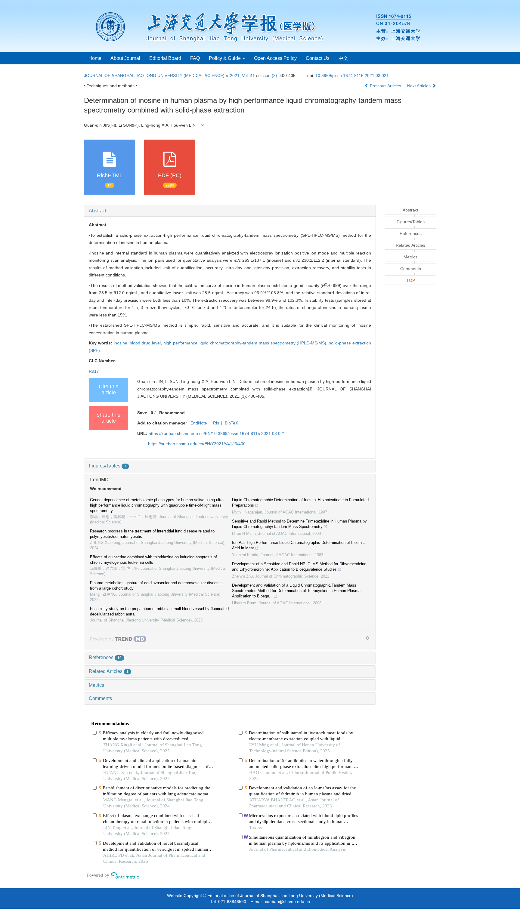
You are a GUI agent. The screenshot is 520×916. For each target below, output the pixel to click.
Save (142, 412)
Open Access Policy (275, 58)
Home (94, 58)
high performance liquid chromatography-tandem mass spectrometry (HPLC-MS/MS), (246, 343)
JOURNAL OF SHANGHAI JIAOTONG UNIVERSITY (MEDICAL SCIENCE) (154, 75)
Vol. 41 (248, 75)
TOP (410, 280)
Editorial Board (165, 58)
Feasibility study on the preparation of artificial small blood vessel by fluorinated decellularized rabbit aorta (159, 611)
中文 (343, 58)
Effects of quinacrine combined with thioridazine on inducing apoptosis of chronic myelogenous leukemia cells (153, 560)
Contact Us (318, 58)
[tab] (230, 211)
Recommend (172, 412)
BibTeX (231, 423)
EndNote (198, 423)
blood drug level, (146, 343)
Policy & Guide (225, 58)
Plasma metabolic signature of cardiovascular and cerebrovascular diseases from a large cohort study (156, 586)
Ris (216, 423)
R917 (94, 371)
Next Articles (419, 85)
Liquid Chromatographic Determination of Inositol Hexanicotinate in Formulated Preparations (300, 502)
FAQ (195, 58)
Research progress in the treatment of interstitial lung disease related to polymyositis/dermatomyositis (152, 534)
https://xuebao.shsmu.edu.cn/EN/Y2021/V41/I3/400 (197, 443)
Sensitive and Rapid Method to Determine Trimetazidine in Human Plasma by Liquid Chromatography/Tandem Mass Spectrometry (299, 524)
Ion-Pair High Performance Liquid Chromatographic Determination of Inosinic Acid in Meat (298, 545)
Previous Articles (385, 85)
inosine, (122, 343)
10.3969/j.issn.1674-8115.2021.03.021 (352, 75)
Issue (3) (268, 75)
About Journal (125, 58)
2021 (235, 75)
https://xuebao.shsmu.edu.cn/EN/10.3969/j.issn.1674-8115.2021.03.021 (217, 433)
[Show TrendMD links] (367, 638)
